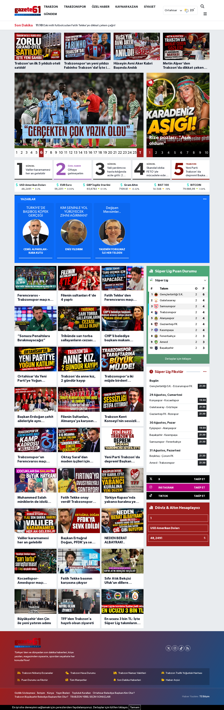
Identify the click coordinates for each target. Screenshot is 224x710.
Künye (50, 693)
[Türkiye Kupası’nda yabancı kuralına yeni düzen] (123, 480)
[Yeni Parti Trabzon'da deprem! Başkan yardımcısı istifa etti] (123, 440)
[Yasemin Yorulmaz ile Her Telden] (112, 232)
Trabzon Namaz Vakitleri (132, 673)
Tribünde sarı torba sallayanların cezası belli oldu (76, 338)
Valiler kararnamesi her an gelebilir (38, 171)
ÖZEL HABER (100, 6)
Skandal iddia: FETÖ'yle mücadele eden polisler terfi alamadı (156, 171)
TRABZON (51, 6)
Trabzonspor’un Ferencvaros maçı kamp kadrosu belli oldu (33, 459)
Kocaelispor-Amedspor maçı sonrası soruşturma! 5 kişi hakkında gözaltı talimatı (35, 581)
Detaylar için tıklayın (178, 358)
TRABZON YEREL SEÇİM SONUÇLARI (90, 696)
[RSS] (187, 648)
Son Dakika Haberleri (129, 680)
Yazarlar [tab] (27, 199)
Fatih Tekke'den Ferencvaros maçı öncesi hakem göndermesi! (118, 298)
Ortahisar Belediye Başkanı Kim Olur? (114, 693)
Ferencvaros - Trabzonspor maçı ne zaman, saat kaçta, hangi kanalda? (35, 298)
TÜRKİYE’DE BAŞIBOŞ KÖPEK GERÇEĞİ (35, 211)
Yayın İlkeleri (63, 693)
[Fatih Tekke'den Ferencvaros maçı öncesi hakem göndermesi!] (123, 278)
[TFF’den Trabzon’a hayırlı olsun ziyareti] (79, 601)
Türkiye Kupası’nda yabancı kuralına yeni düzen (121, 500)
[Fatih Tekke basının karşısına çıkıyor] (79, 561)
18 (100, 152)
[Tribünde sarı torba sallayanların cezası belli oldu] (79, 318)
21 (115, 152)
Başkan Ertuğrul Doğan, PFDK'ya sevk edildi (78, 540)
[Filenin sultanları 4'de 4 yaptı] (79, 278)
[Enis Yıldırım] (74, 232)
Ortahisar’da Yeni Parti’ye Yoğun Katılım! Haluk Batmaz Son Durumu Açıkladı (35, 379)
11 (65, 152)
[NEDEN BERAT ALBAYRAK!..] (123, 520)
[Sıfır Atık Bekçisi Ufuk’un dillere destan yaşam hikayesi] (123, 561)
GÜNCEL (30, 166)
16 (90, 152)
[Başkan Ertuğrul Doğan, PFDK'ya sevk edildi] (79, 520)
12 (70, 152)
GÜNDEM (50, 14)
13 (75, 152)
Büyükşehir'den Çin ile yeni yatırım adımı (34, 621)
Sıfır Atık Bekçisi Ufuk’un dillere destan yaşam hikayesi (117, 581)
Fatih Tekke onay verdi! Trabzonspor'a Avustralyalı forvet (78, 500)
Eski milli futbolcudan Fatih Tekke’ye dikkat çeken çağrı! (75, 25)
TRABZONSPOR (75, 6)
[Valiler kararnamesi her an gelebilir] (36, 520)
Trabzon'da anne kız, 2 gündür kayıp (78, 378)
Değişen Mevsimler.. (112, 209)
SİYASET (150, 6)
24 (130, 152)
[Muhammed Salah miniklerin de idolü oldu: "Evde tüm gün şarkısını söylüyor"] (36, 480)
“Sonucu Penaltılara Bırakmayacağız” (34, 338)
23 (125, 152)
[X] (169, 648)
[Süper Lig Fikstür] (204, 371)
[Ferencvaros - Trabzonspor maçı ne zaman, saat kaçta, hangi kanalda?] (36, 278)
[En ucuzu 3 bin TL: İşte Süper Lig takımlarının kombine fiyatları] (123, 601)
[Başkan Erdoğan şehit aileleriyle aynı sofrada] (36, 399)
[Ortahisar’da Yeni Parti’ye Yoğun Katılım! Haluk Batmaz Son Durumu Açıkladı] (36, 359)
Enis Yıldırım (74, 249)
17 (95, 152)
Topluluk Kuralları (81, 693)
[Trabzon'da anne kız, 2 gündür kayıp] (79, 359)
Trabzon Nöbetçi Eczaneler (37, 673)
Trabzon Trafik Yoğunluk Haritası (184, 673)
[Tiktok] (181, 648)
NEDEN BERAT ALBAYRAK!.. (115, 540)
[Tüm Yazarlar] (204, 199)
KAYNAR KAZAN (126, 6)
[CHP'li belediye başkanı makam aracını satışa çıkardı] (123, 318)
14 (80, 152)
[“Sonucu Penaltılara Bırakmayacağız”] (36, 318)
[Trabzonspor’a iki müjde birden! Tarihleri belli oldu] (123, 359)
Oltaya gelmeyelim (75, 171)
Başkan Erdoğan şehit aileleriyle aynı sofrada (35, 419)
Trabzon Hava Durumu (83, 673)
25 (135, 152)
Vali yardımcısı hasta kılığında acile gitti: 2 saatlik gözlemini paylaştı (118, 171)
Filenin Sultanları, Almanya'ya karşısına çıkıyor (78, 419)
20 (110, 152)
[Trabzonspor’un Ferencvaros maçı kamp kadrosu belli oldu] (36, 440)
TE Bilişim (204, 696)
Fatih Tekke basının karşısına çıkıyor (76, 580)
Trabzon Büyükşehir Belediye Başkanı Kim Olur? (41, 696)
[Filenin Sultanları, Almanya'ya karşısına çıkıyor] (79, 399)
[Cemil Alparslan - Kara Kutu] (36, 232)
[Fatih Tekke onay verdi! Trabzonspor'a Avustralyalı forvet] (79, 480)
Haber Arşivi (173, 680)
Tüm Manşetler (78, 680)
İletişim (41, 693)
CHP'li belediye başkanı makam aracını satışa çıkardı (121, 338)
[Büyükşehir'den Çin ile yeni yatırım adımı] (36, 601)
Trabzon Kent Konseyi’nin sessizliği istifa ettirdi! (121, 419)
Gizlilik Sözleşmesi (25, 693)
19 (105, 152)
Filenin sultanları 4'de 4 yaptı (78, 297)
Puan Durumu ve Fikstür (35, 680)
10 (61, 152)
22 (120, 152)
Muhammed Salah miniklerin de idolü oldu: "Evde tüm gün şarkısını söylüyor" (34, 500)
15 (85, 152)
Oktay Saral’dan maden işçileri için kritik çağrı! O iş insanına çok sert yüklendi (75, 459)
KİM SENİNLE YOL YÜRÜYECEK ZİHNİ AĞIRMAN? (74, 211)
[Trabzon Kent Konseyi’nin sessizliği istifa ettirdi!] (123, 399)
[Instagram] (175, 648)
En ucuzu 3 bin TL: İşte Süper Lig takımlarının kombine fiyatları (122, 621)
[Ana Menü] (204, 14)
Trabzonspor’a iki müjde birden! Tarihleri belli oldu (119, 379)
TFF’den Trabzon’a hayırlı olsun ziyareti (77, 621)
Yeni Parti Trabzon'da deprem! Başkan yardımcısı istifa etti (196, 171)
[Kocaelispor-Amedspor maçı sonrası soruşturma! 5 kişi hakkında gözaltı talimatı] (36, 561)
